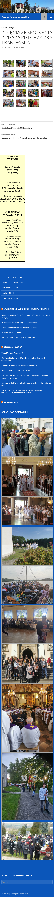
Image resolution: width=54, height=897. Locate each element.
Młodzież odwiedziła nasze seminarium (18, 337)
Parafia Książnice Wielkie (15, 16)
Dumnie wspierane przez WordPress (14, 894)
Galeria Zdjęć (7, 28)
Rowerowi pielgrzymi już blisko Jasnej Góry (19, 365)
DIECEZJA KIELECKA (13, 347)
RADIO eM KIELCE (12, 402)
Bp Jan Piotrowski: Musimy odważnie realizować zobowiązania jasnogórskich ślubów (22, 391)
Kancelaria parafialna (11, 278)
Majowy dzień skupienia (11, 332)
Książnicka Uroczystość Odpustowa (16, 126)
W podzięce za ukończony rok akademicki (19, 322)
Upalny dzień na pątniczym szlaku (15, 370)
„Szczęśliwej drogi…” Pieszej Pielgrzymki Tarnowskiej (24, 136)
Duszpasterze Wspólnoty (12, 283)
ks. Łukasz (20, 48)
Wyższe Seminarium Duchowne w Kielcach (26, 309)
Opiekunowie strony (10, 298)
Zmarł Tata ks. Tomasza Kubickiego (16, 353)
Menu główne (50, 16)
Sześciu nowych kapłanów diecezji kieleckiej (20, 327)
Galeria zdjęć (7, 293)
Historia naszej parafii (11, 288)
